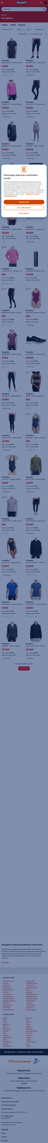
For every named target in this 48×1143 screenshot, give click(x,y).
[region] (24, 191)
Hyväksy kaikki (24, 202)
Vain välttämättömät (24, 208)
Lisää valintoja (24, 213)
